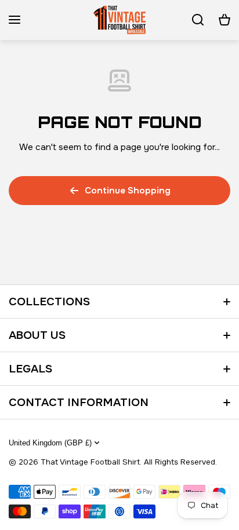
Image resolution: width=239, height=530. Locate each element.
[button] (224, 19)
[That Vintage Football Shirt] (119, 20)
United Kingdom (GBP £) (50, 442)
